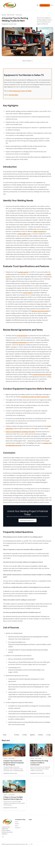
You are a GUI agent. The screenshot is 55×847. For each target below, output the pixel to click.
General (4, 15)
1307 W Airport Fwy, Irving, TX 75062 (20, 91)
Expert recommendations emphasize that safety (20, 432)
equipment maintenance (19, 342)
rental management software (42, 374)
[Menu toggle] (52, 5)
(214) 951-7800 (13, 95)
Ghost (22, 844)
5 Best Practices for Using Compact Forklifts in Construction (39, 763)
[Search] (37, 5)
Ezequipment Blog (9, 844)
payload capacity (23, 272)
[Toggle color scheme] (30, 844)
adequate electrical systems (40, 311)
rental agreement (22, 335)
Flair (27, 844)
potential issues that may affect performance (35, 397)
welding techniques (39, 231)
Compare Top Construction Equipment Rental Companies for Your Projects (13, 763)
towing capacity (28, 293)
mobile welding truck (24, 234)
